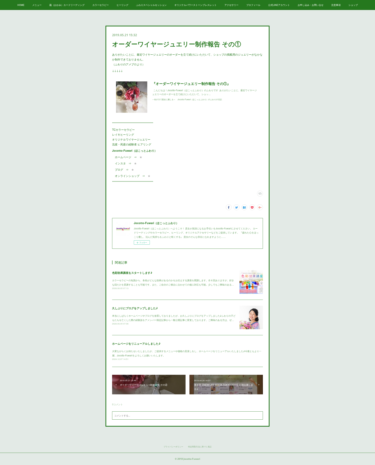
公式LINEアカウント (279, 4)
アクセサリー (231, 4)
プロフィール (253, 4)
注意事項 (336, 4)
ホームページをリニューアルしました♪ (136, 343)
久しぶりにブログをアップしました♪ (135, 308)
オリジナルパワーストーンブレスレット (195, 4)
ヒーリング (122, 4)
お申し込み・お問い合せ (310, 4)
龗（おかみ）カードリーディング (67, 4)
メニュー (37, 4)
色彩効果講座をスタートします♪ (132, 273)
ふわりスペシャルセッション (151, 4)
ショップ (353, 4)
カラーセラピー (100, 4)
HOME (20, 4)
